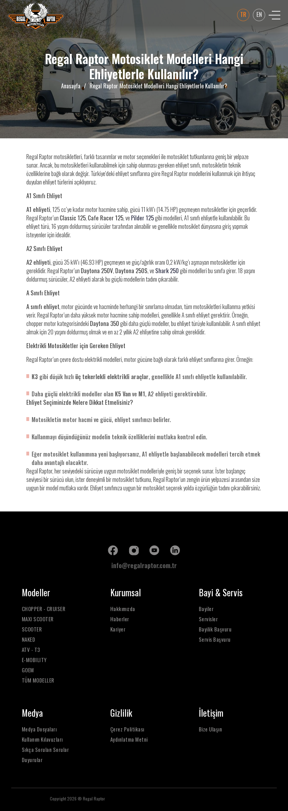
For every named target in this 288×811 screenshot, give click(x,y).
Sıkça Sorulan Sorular (45, 749)
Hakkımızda (122, 608)
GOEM (28, 670)
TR (243, 14)
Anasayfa (70, 86)
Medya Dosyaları (39, 729)
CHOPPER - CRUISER (44, 608)
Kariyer (118, 629)
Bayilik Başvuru (215, 629)
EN (259, 14)
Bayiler (206, 608)
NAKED (28, 639)
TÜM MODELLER (38, 680)
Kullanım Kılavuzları (42, 739)
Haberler (119, 619)
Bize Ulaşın (210, 729)
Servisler (208, 619)
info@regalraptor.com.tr (144, 565)
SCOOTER (32, 629)
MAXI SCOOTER (38, 619)
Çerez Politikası (127, 729)
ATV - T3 (31, 649)
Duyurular (32, 759)
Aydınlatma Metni (129, 739)
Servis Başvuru (215, 639)
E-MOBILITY (34, 659)
